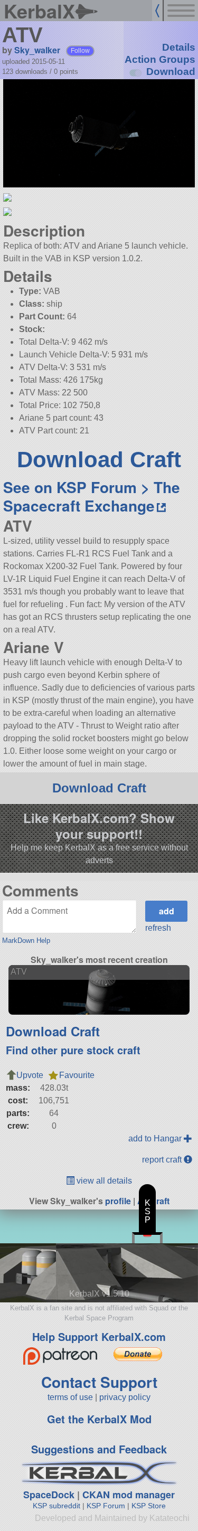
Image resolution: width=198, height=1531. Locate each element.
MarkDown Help (26, 940)
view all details (103, 1180)
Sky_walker (37, 50)
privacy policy (124, 1397)
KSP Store (148, 1505)
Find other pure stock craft (73, 1049)
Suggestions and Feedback (99, 1449)
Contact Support (99, 1382)
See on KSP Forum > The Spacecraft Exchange (91, 496)
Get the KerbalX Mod (99, 1418)
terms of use (70, 1397)
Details (178, 47)
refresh (158, 927)
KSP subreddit (56, 1505)
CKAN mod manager (128, 1494)
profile (118, 1201)
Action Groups (160, 59)
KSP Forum (106, 1505)
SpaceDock (48, 1494)
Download (170, 71)
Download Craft (99, 459)
